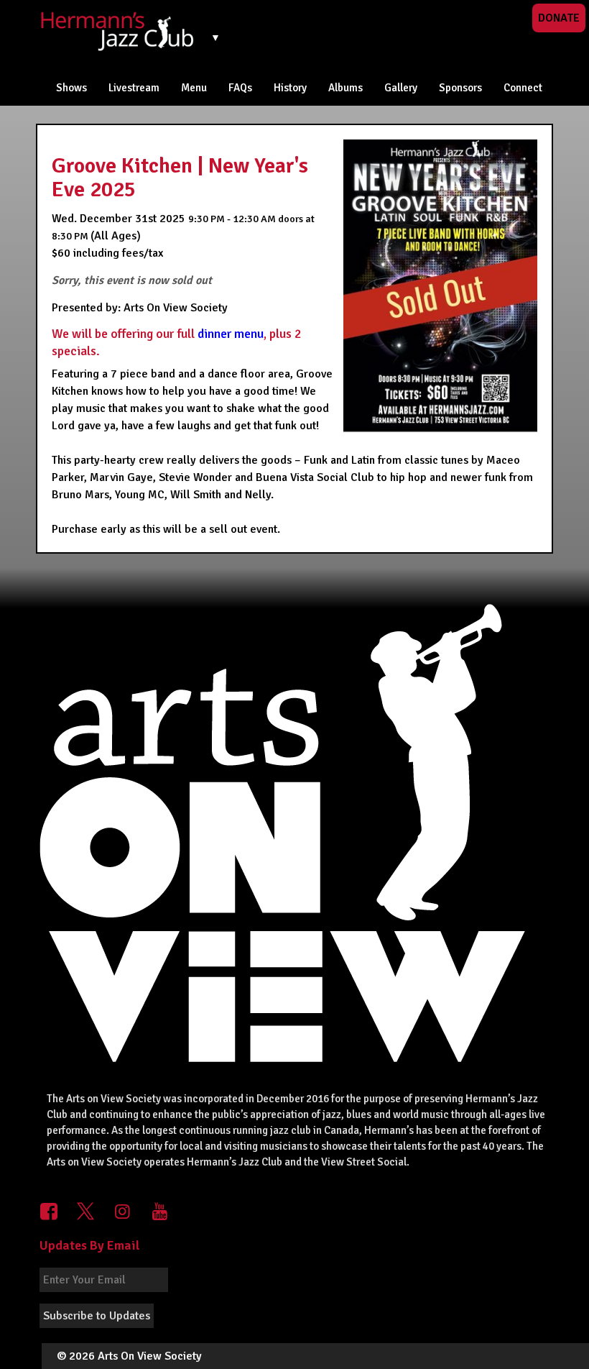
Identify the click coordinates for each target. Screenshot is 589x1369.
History (290, 87)
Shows (71, 87)
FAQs (240, 87)
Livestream (133, 87)
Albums (345, 87)
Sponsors (460, 87)
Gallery (400, 87)
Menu (194, 87)
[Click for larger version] (440, 289)
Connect (523, 87)
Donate (559, 18)
